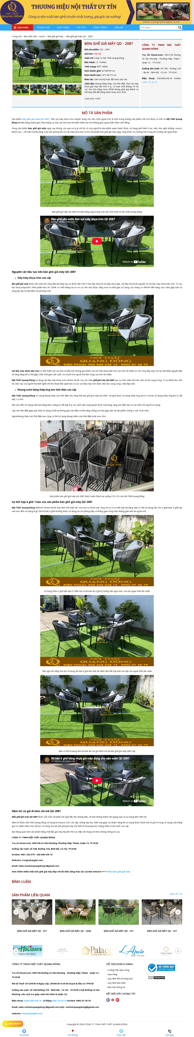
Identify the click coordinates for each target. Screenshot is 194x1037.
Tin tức (81, 27)
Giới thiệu (63, 27)
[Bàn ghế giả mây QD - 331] (118, 913)
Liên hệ (118, 27)
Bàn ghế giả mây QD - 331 (118, 931)
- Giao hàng (111, 974)
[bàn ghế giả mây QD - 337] (162, 913)
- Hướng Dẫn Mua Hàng (117, 970)
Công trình (100, 27)
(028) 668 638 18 (32, 1000)
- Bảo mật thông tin (115, 987)
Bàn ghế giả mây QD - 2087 (109, 43)
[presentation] (16, 912)
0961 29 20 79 (150, 82)
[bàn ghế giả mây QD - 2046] (75, 913)
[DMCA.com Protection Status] (156, 978)
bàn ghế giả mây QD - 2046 (75, 931)
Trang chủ (43, 27)
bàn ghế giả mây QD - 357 (32, 931)
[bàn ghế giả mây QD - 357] (32, 913)
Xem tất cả (176, 893)
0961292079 (14, 1023)
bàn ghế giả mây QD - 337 (162, 931)
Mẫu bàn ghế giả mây (119, 871)
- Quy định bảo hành (116, 982)
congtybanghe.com (32, 1013)
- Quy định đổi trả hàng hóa (119, 978)
